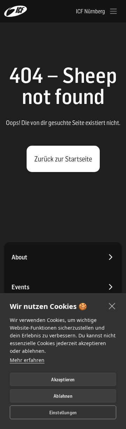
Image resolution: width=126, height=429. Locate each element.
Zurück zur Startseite (63, 159)
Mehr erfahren (27, 360)
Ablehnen (63, 396)
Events (20, 287)
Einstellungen (63, 412)
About (19, 257)
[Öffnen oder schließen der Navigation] (113, 11)
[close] (112, 305)
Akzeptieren (63, 379)
